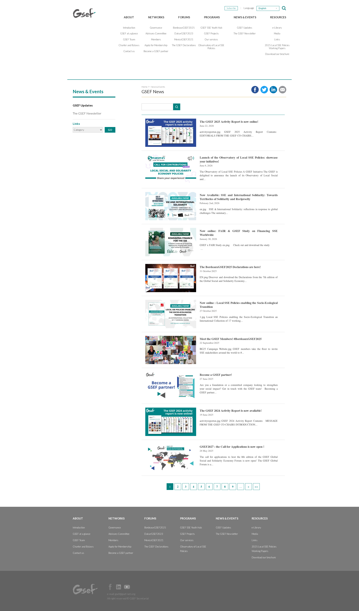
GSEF (84, 13)
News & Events (245, 17)
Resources (278, 17)
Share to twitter (264, 89)
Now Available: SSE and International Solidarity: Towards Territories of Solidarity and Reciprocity (239, 197)
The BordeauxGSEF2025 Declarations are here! (230, 267)
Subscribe (231, 8)
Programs (212, 17)
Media (277, 33)
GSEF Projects (211, 33)
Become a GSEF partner (156, 51)
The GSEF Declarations (184, 45)
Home (145, 86)
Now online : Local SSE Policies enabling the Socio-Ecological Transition (239, 305)
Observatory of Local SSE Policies (211, 47)
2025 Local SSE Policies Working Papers (277, 47)
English (262, 8)
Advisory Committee (155, 33)
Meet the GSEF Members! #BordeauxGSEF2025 (231, 339)
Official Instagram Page (135, 587)
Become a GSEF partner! (216, 374)
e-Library (277, 27)
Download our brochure (277, 53)
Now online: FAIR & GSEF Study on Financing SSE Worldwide (239, 233)
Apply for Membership (156, 45)
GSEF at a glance (129, 33)
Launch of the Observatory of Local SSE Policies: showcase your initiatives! (239, 159)
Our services (211, 39)
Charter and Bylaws (129, 45)
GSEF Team (129, 39)
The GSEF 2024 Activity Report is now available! (231, 410)
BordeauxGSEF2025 (184, 27)
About (129, 17)
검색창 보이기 (284, 8)
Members (156, 39)
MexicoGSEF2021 (183, 39)
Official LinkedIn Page (119, 587)
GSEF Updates (244, 27)
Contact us (129, 51)
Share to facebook (255, 89)
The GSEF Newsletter (245, 33)
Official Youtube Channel (127, 587)
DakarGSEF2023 (183, 33)
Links (277, 39)
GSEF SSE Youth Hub (211, 27)
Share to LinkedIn (273, 89)
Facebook (110, 587)
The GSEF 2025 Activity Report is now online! (229, 121)
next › (248, 486)
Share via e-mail (282, 89)
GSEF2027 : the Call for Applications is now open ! (232, 446)
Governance (156, 27)
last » (256, 486)
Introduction (129, 27)
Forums (184, 17)
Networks (156, 17)
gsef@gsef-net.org (125, 593)
